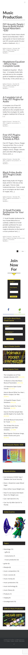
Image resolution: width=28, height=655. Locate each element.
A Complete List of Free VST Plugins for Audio (13, 99)
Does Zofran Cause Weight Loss (14, 489)
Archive (16, 641)
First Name (9, 332)
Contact (12, 641)
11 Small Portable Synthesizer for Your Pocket (13, 212)
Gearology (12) (8, 549)
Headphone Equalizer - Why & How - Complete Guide (14, 63)
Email (12, 282)
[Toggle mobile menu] (25, 2)
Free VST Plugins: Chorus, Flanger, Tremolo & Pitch (12, 136)
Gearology (14, 50)
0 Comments (11, 51)
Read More (5, 53)
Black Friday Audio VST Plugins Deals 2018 (12, 174)
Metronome (21, 641)
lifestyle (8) (7, 567)
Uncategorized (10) (10, 601)
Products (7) (8, 594)
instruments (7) (10, 556)
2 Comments (11, 87)
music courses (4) (9, 575)
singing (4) (7, 598)
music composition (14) (11, 571)
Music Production (8, 48)
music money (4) (9, 579)
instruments (19, 238)
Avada (8, 641)
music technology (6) (10, 586)
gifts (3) (7, 552)
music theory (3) (9, 590)
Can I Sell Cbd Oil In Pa (11, 499)
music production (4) (12, 560)
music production (15, 123)
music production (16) (11, 582)
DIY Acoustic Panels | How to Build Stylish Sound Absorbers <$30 (13, 27)
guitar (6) (6, 563)
